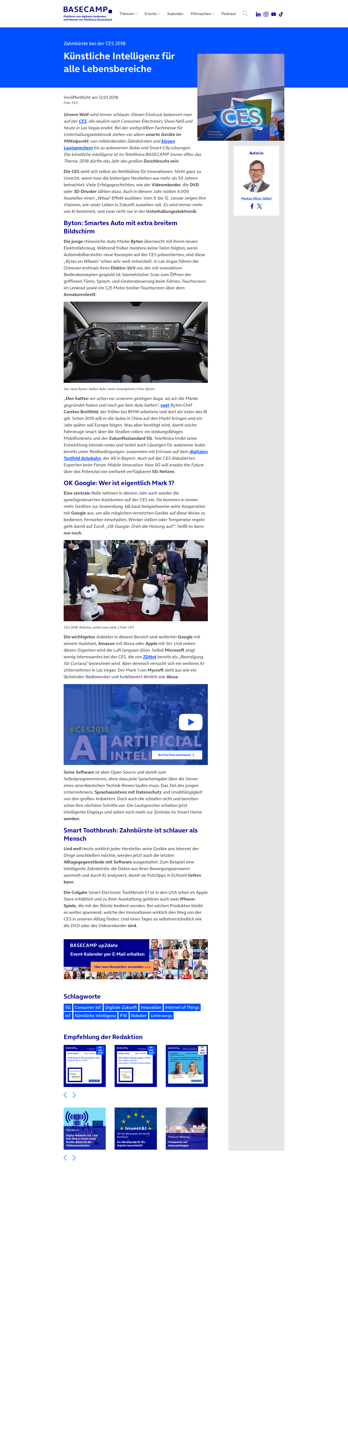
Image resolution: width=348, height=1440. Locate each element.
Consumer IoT (88, 1007)
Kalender (175, 14)
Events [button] (151, 14)
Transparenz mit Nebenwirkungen (179, 1141)
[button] (136, 724)
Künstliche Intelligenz (95, 1015)
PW (123, 1015)
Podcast (229, 14)
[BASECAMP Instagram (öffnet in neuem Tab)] (266, 14)
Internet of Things (182, 1007)
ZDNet (149, 657)
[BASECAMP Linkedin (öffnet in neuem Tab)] (258, 14)
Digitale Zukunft (121, 1007)
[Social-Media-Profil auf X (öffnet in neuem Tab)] (259, 206)
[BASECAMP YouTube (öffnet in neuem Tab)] (273, 14)
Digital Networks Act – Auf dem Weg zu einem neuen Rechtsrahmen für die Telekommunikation (82, 1137)
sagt (165, 405)
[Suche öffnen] (245, 13)
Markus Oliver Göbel (256, 198)
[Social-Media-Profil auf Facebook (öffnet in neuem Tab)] (252, 206)
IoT (68, 1015)
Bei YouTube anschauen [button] (174, 755)
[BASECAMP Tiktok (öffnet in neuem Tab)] (281, 14)
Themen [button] (126, 14)
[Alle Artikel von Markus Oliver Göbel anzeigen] (256, 175)
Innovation (151, 1007)
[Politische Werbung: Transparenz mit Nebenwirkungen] (187, 1129)
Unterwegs (161, 1015)
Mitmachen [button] (201, 14)
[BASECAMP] (88, 13)
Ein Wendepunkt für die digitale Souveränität (133, 1139)
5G (68, 1007)
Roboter (139, 1015)
